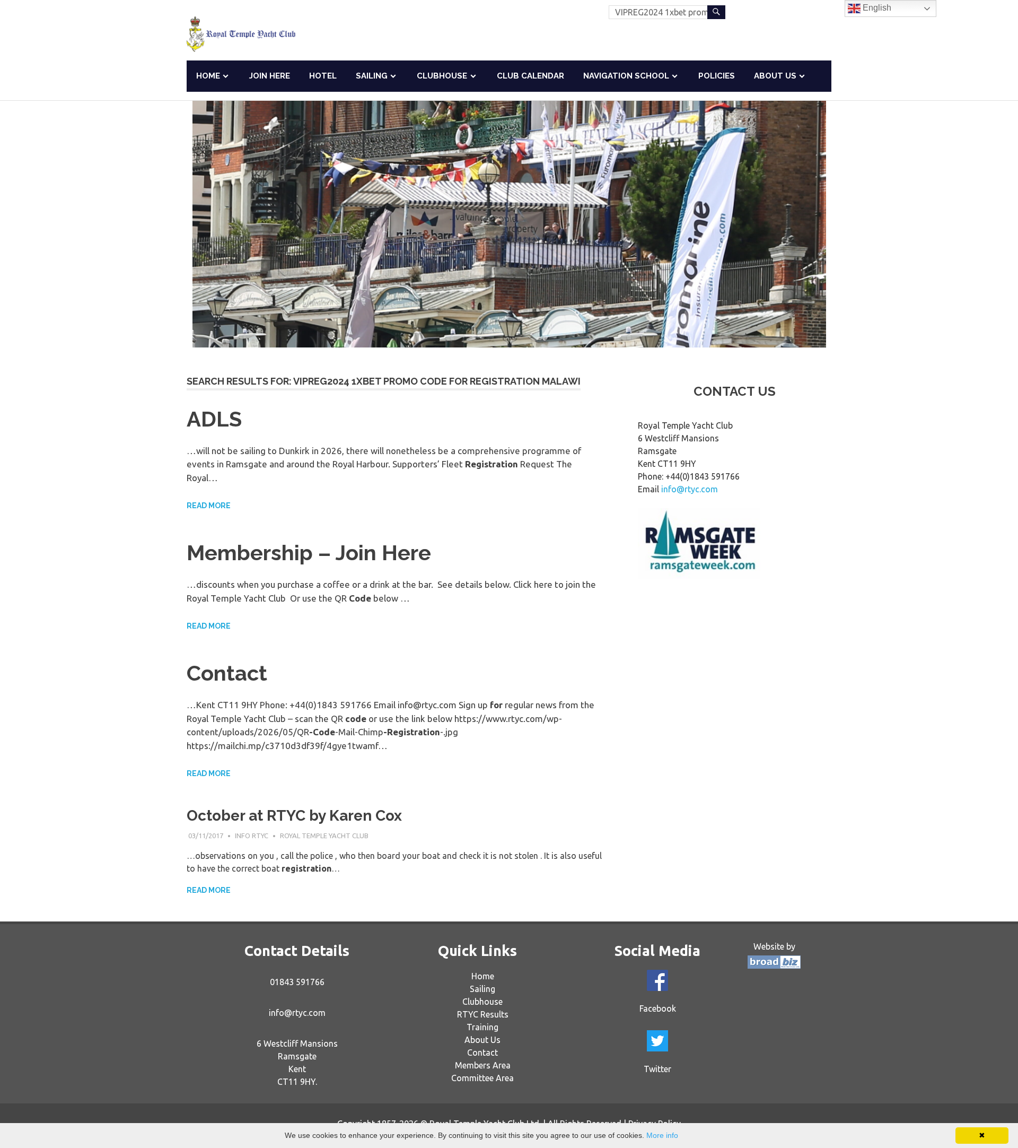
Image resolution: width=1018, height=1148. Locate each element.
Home (208, 76)
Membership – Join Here (309, 552)
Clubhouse (442, 76)
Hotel (323, 76)
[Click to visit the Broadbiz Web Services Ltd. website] (774, 965)
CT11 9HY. (297, 1081)
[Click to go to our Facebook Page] (657, 980)
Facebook (657, 1008)
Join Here (269, 76)
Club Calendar (530, 76)
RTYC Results (482, 1014)
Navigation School (626, 76)
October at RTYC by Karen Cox (294, 815)
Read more (209, 505)
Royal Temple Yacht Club (324, 835)
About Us (775, 76)
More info (662, 1135)
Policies (716, 76)
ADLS (214, 418)
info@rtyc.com (689, 489)
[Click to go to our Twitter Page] (657, 1040)
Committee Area (482, 1078)
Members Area (483, 1065)
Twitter (657, 1069)
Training (482, 1027)
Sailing (372, 76)
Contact (227, 672)
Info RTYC (251, 835)
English (876, 7)
